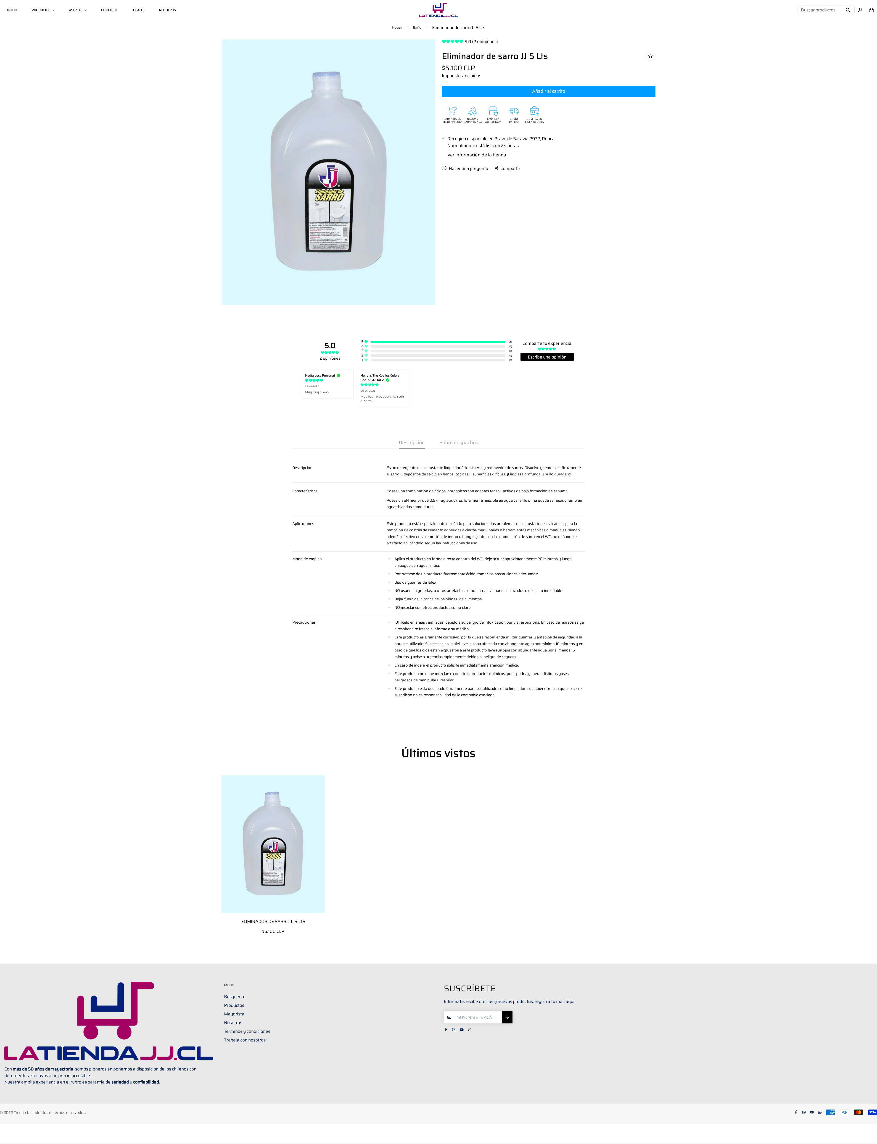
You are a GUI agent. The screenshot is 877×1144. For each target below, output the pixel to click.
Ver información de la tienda (476, 154)
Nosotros (233, 1022)
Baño (417, 27)
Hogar (397, 27)
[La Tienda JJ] (438, 10)
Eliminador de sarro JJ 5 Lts (273, 922)
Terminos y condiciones (247, 1031)
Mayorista (234, 1014)
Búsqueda (234, 996)
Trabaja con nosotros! (245, 1040)
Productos (234, 1005)
